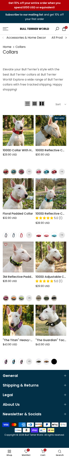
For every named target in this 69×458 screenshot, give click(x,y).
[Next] (66, 37)
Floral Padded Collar (18, 213)
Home (7, 47)
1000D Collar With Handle (21, 150)
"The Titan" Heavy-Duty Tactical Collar (31, 340)
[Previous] (3, 37)
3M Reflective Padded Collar (24, 277)
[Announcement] (34, 5)
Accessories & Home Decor (26, 37)
